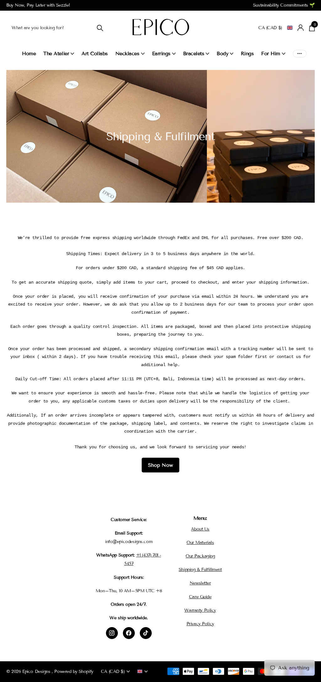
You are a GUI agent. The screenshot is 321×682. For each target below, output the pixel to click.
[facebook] (129, 633)
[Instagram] (112, 633)
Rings (247, 53)
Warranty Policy (200, 610)
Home (29, 53)
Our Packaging (200, 556)
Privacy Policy (200, 623)
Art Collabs (95, 53)
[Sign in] (300, 28)
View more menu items (300, 53)
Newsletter (200, 583)
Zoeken (99, 28)
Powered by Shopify (73, 671)
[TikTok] (146, 633)
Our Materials (200, 542)
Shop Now (160, 465)
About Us (200, 529)
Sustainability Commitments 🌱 (284, 5)
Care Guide (200, 596)
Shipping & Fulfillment (200, 569)
